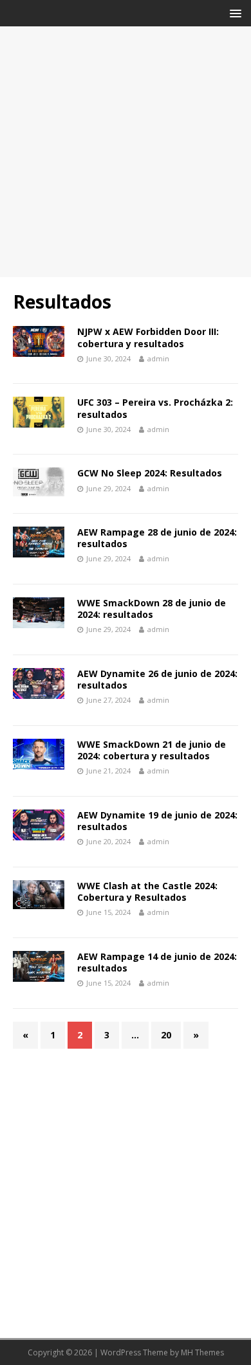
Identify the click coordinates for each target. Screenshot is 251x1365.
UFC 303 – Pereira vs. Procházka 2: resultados (155, 408)
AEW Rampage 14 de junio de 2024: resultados (157, 962)
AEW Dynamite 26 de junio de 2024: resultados (157, 679)
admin (158, 358)
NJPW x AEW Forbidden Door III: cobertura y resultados (148, 337)
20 (166, 1035)
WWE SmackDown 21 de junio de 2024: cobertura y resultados (151, 750)
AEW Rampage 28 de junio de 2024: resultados (157, 538)
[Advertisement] (125, 151)
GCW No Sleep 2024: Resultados (149, 473)
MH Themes (202, 1352)
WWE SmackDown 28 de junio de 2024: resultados (151, 608)
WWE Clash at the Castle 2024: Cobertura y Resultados (147, 891)
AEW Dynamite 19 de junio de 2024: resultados (157, 821)
